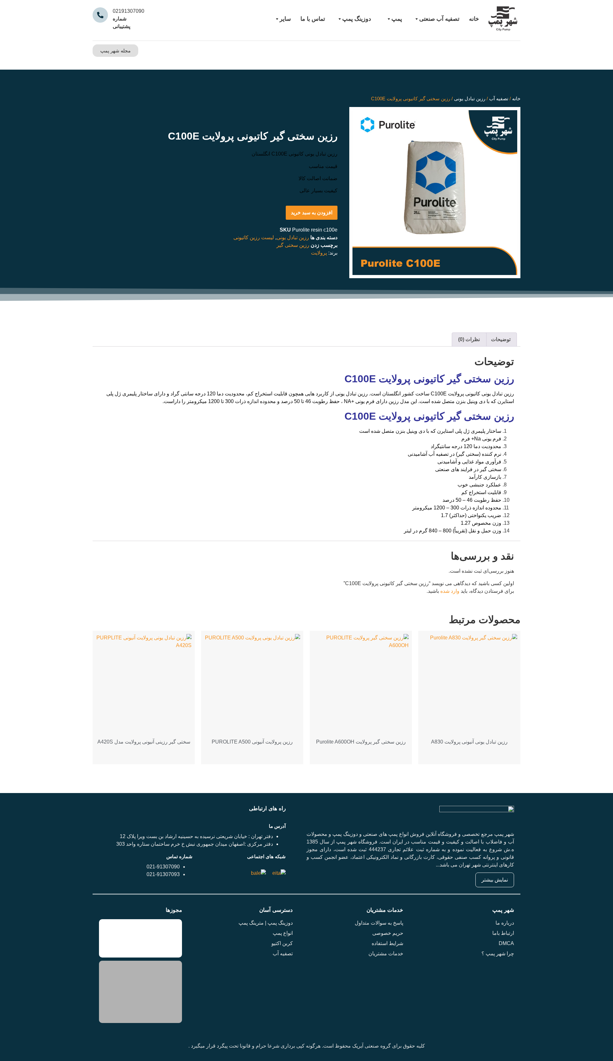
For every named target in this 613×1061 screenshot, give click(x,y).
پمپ (396, 19)
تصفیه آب (498, 98)
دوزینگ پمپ (356, 19)
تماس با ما (312, 19)
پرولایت (319, 253)
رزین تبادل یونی (469, 98)
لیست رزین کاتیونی (253, 237)
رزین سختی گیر (292, 245)
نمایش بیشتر (494, 879)
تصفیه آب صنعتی (439, 19)
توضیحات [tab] (501, 339)
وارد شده (449, 591)
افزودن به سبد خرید (311, 212)
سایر (285, 19)
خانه (474, 19)
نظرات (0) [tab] (469, 339)
